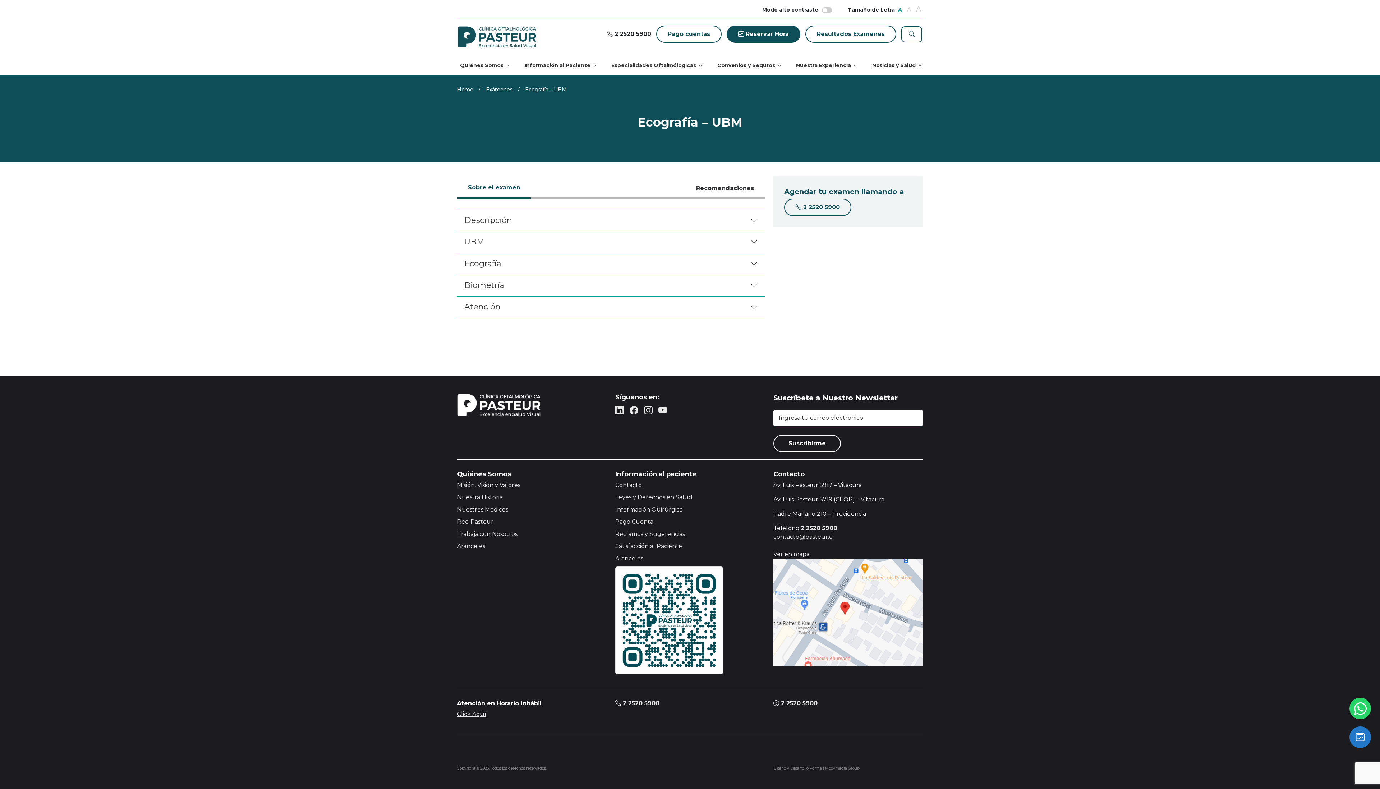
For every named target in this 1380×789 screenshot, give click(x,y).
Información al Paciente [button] (557, 65)
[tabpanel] (611, 264)
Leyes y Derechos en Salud (654, 497)
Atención (482, 307)
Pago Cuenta (634, 521)
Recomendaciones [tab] (725, 188)
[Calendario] (1360, 737)
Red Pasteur (475, 521)
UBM (474, 242)
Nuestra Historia (480, 497)
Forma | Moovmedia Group (835, 768)
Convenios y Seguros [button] (746, 65)
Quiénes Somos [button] (481, 65)
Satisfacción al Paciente (648, 546)
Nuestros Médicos (482, 509)
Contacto (628, 485)
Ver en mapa (791, 554)
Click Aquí (471, 714)
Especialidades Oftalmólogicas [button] (653, 65)
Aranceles (471, 546)
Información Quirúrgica (649, 509)
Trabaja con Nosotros (487, 534)
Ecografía (482, 264)
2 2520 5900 (640, 703)
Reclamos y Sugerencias (650, 534)
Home (465, 89)
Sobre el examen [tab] (494, 187)
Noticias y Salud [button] (894, 65)
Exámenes (499, 89)
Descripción (488, 220)
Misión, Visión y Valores (488, 485)
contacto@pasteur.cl (803, 536)
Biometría (484, 285)
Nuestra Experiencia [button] (823, 65)
